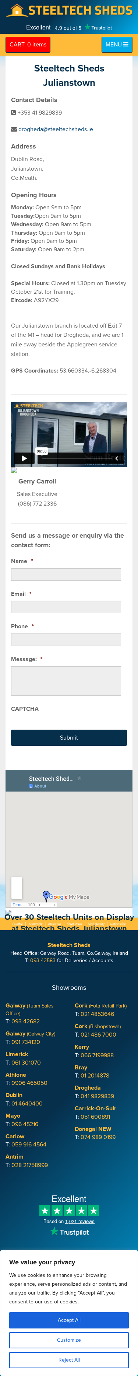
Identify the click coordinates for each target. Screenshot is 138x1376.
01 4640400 (27, 1103)
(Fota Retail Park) (101, 1006)
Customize (69, 1340)
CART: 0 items (28, 44)
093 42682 (25, 1021)
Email (21, 594)
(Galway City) (30, 1034)
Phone (22, 626)
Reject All (69, 1360)
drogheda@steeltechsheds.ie (55, 129)
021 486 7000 (98, 1034)
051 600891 (95, 1117)
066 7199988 (97, 1055)
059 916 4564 (28, 1144)
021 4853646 (97, 1014)
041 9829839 (97, 1096)
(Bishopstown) (98, 1026)
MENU (118, 44)
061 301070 (26, 1062)
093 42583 (43, 960)
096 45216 (24, 1124)
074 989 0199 (98, 1137)
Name (22, 561)
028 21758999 (29, 1165)
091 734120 (25, 1042)
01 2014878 (95, 1075)
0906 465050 (29, 1083)
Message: (27, 659)
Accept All (69, 1320)
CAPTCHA (25, 709)
